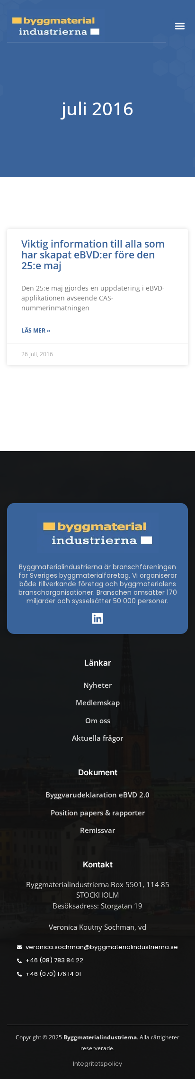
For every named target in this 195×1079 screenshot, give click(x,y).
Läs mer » (35, 330)
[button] (180, 26)
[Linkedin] (97, 618)
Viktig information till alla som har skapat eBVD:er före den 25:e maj (93, 254)
